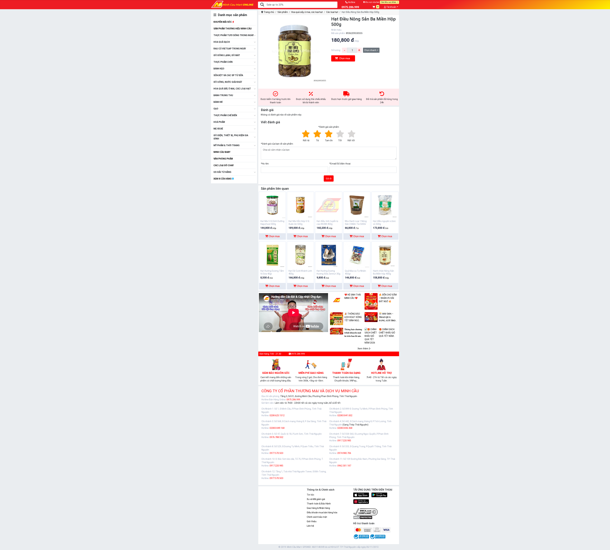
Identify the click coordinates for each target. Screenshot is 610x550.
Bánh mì (218, 102)
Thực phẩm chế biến (225, 115)
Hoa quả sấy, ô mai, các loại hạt (232, 88)
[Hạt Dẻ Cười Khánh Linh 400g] (300, 254)
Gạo (216, 108)
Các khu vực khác (389, 2)
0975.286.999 (293, 399)
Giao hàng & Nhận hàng (318, 508)
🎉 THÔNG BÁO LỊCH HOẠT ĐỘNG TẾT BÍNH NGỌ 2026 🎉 (353, 317)
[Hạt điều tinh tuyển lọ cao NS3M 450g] (328, 205)
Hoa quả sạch (222, 42)
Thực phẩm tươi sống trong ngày (234, 35)
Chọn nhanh (370, 50)
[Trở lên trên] (605, 545)
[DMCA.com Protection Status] (362, 517)
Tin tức (310, 494)
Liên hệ (310, 526)
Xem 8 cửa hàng (223, 178)
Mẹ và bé (218, 128)
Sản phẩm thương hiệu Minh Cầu (233, 28)
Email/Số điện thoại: (340, 163)
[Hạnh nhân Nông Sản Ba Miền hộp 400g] (385, 254)
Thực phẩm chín (223, 62)
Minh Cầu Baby (222, 152)
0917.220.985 (344, 440)
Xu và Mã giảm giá (316, 499)
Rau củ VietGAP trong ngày (230, 48)
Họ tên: (265, 163)
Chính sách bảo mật (317, 517)
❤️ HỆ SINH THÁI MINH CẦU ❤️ (352, 296)
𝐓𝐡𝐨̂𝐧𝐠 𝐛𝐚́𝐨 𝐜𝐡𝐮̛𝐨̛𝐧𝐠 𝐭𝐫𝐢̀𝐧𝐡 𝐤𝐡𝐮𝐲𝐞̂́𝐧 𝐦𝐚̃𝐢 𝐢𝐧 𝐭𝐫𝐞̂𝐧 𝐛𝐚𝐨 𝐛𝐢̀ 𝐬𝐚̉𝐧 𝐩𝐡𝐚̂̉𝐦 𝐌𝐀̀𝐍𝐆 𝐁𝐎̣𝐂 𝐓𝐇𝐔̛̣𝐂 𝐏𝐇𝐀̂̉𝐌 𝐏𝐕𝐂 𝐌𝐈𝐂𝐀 (353, 333)
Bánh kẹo (219, 68)
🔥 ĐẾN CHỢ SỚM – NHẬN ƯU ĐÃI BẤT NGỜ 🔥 (388, 298)
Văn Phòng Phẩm (223, 158)
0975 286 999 (298, 354)
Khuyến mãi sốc (223, 22)
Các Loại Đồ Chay (224, 165)
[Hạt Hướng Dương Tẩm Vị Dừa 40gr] (272, 254)
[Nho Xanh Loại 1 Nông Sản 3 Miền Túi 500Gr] (357, 205)
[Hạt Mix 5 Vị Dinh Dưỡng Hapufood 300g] (272, 205)
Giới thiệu (311, 521)
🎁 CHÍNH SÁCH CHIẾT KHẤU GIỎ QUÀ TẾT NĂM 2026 (387, 333)
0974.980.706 (344, 453)
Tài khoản (391, 7)
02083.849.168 (277, 428)
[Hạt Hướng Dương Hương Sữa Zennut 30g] (328, 254)
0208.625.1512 (277, 415)
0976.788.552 (276, 437)
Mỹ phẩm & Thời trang (227, 145)
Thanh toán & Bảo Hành (319, 503)
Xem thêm (363, 348)
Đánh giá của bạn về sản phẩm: (277, 144)
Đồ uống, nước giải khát (228, 82)
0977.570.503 (276, 453)
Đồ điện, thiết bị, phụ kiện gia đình (231, 137)
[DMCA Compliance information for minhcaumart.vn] (365, 511)
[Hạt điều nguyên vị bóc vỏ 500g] (385, 205)
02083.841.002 (344, 415)
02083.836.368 (344, 428)
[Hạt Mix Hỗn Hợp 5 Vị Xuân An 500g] (300, 205)
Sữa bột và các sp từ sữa (228, 75)
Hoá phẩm (219, 122)
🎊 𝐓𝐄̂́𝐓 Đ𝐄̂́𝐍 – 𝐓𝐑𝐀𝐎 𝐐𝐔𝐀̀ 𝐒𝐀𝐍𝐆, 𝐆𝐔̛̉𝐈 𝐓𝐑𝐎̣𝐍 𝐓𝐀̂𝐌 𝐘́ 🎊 (388, 317)
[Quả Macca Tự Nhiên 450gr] (357, 254)
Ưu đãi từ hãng (222, 172)
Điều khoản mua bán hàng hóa (322, 512)
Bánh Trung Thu (223, 95)
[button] (376, 7)
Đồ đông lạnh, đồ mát (227, 55)
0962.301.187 (344, 465)
